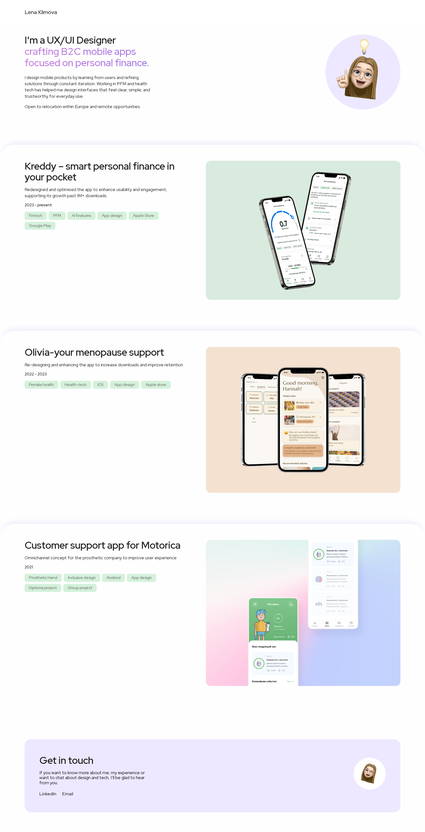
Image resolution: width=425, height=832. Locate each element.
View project (303, 230)
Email (67, 794)
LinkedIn (47, 794)
